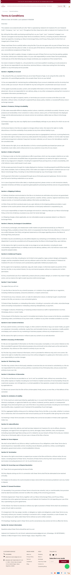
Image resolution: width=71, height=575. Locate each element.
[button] (1, 1)
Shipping (40, 554)
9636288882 (8, 554)
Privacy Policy (30, 556)
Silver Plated (44, 6)
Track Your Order (42, 561)
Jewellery (39, 6)
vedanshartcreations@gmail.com (13, 557)
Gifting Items (29, 6)
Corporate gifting (42, 566)
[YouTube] (53, 554)
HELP (39, 551)
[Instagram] (50, 555)
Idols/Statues (9, 6)
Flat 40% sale (49, 6)
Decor (25, 6)
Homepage (5, 11)
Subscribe (64, 561)
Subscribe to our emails (57, 558)
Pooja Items (15, 6)
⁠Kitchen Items (20, 6)
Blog (28, 564)
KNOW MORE (30, 551)
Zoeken (64, 6)
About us (29, 554)
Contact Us (41, 564)
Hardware (34, 6)
